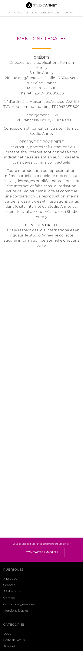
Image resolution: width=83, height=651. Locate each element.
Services (31, 12)
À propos (15, 12)
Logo (7, 633)
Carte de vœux (14, 640)
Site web (9, 646)
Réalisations (50, 12)
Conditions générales (18, 604)
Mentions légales (16, 610)
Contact (69, 12)
